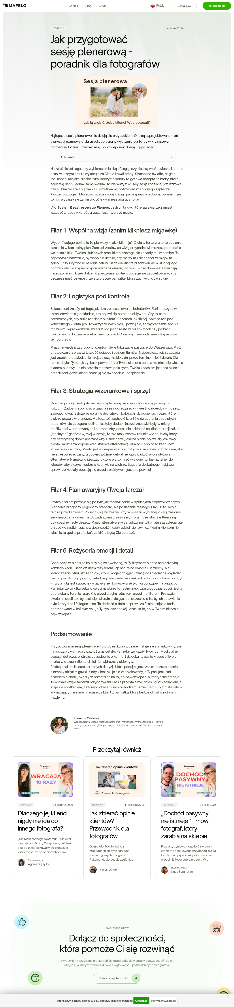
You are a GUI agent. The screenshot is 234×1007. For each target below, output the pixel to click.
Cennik (73, 6)
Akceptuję (141, 1000)
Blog (88, 6)
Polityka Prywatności (163, 1000)
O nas (102, 6)
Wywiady (26, 804)
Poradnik (58, 28)
